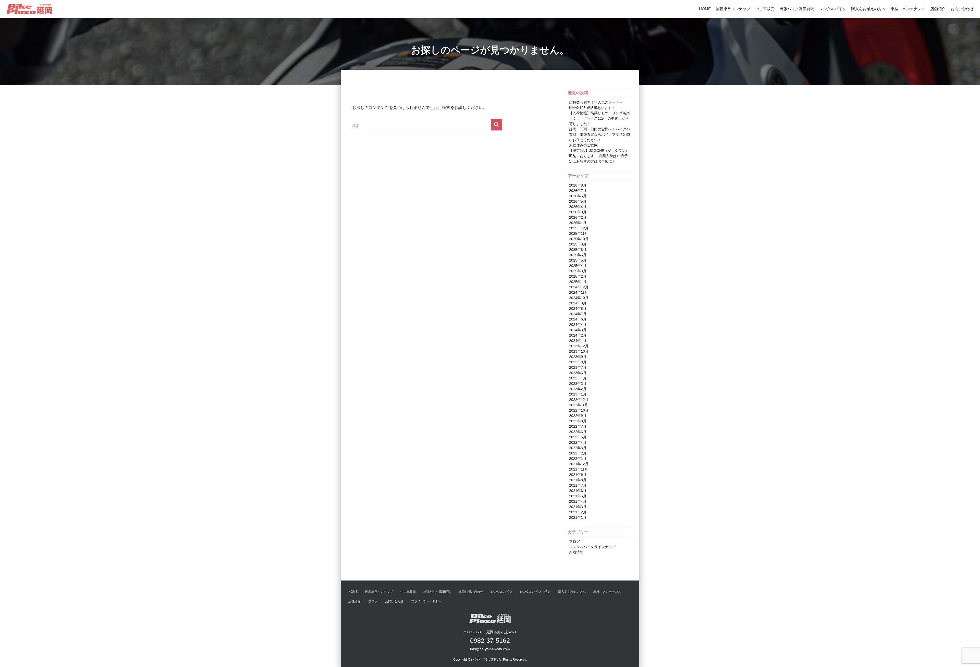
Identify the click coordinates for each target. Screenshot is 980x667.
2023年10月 (579, 351)
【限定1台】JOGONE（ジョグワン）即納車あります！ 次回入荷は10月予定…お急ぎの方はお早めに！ (599, 156)
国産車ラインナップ (733, 9)
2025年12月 (579, 228)
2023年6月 (577, 373)
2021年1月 (577, 517)
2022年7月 (577, 426)
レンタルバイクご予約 (535, 592)
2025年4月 (577, 266)
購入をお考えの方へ (868, 9)
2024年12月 (579, 287)
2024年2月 (577, 335)
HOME (705, 9)
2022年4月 (577, 442)
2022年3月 (577, 448)
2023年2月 (577, 389)
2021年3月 (577, 507)
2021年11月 (578, 469)
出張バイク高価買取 (797, 9)
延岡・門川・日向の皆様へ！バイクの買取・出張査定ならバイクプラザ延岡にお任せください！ (599, 134)
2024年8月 (577, 308)
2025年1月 (577, 282)
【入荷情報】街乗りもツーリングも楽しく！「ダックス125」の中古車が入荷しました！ (599, 118)
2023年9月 (577, 357)
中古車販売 (765, 9)
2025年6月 (577, 255)
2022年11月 (578, 405)
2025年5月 (577, 260)
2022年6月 (577, 432)
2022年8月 (577, 421)
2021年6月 (577, 491)
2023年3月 (577, 383)
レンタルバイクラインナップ (592, 547)
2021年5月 (577, 496)
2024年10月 (579, 298)
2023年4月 (577, 378)
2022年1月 (577, 458)
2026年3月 (577, 212)
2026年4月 (577, 207)
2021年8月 (577, 480)
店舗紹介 (938, 9)
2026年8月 (577, 185)
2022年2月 (577, 453)
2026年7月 (577, 191)
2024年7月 (577, 314)
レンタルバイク (832, 9)
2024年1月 (577, 341)
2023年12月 (579, 346)
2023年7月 (577, 367)
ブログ (574, 541)
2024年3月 (577, 330)
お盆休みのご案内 (583, 145)
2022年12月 (579, 400)
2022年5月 (577, 437)
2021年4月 (577, 501)
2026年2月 (577, 217)
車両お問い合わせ (471, 592)
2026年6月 (577, 196)
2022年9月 (577, 416)
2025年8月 (577, 250)
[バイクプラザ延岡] (29, 9)
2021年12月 (579, 464)
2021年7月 (577, 485)
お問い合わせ (962, 9)
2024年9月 (577, 303)
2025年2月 (577, 276)
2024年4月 (577, 325)
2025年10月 (579, 239)
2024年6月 (577, 319)
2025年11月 (578, 233)
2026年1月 (577, 223)
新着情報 (576, 552)
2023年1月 (577, 394)
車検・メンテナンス (908, 9)
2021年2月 (577, 512)
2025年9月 (577, 244)
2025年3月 (577, 271)
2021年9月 (577, 475)
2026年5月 (577, 201)
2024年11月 (578, 292)
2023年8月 (577, 362)
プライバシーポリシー (426, 601)
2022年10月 (579, 410)
